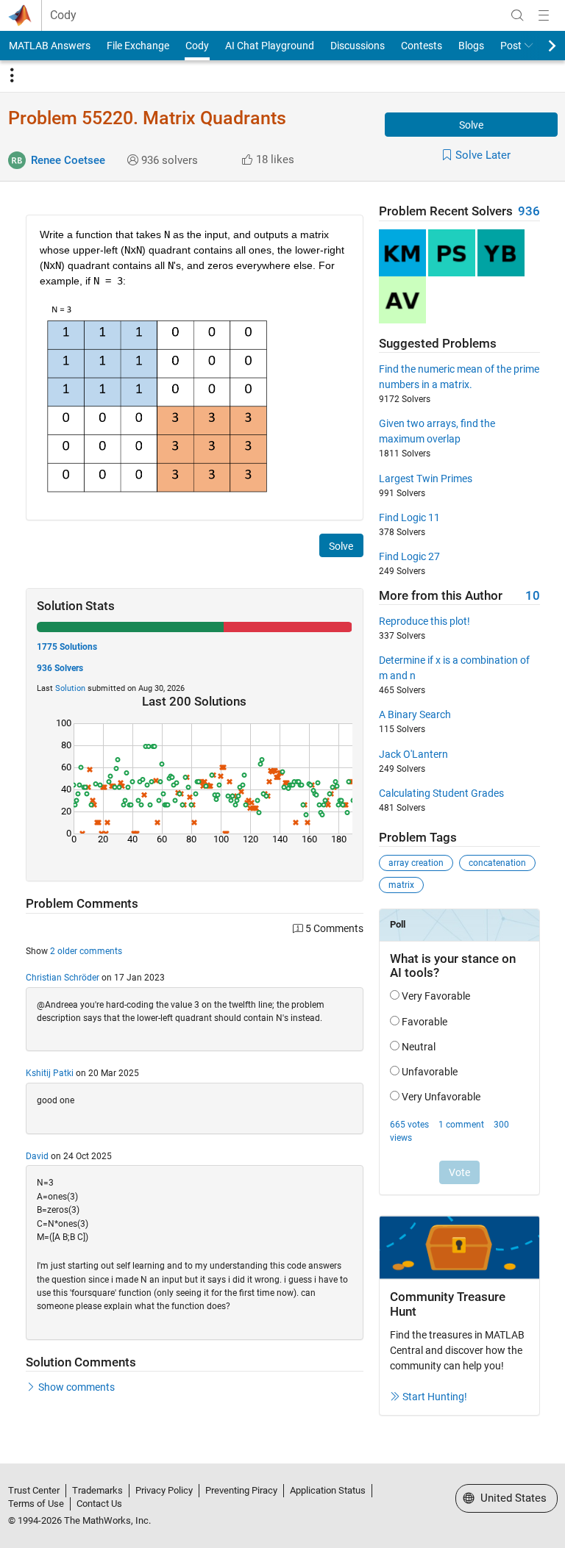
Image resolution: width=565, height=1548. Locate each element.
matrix (401, 885)
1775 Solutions (67, 647)
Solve (471, 125)
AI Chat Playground (269, 45)
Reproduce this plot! (424, 621)
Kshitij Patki (50, 1073)
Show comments (76, 1387)
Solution (70, 688)
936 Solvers (60, 668)
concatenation (497, 863)
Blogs (471, 45)
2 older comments (86, 951)
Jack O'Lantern (413, 754)
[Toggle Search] (517, 15)
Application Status (328, 1490)
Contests (421, 45)
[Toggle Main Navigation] (543, 15)
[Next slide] (539, 45)
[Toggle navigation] (12, 75)
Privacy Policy (164, 1490)
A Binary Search (415, 714)
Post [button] (511, 45)
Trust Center (34, 1490)
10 (532, 596)
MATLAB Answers (49, 45)
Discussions (357, 45)
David (37, 1156)
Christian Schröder (62, 977)
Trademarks (97, 1490)
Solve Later (483, 155)
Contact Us (99, 1503)
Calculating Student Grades (441, 793)
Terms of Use (36, 1503)
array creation (416, 863)
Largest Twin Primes (425, 478)
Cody (63, 15)
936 (529, 211)
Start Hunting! (434, 1396)
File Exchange (138, 45)
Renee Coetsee (68, 160)
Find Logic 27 (409, 556)
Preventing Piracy (241, 1490)
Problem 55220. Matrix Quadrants (147, 118)
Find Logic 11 (409, 517)
